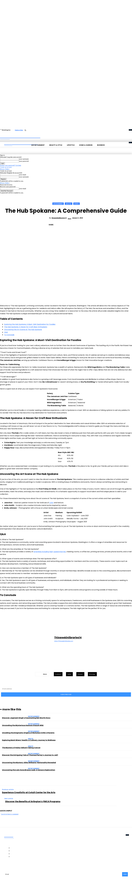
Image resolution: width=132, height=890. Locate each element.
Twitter (35, 865)
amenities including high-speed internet (50, 551)
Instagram (23, 865)
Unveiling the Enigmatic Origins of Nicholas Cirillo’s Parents (28, 733)
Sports (76, 204)
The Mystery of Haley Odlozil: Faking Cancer (21, 747)
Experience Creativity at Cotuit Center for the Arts (28, 792)
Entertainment (58, 204)
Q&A (6, 332)
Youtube (44, 865)
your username (24, 159)
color (51, 502)
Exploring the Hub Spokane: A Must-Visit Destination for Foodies (29, 324)
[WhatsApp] (80, 224)
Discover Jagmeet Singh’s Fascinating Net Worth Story (26, 718)
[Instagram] (18, 865)
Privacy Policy (4, 169)
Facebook (12, 865)
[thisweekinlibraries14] (27, 639)
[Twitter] (65, 224)
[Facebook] (57, 224)
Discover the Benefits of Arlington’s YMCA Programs (32, 801)
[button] (25, 130)
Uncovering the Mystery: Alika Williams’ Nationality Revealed (29, 762)
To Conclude (9, 335)
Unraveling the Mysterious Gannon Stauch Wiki (23, 725)
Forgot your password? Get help (10, 165)
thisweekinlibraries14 (59, 218)
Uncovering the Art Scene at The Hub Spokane (23, 329)
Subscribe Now (66, 694)
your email (22, 175)
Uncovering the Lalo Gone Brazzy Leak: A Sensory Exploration (28, 770)
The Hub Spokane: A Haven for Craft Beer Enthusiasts (25, 327)
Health (30, 738)
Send (125, 874)
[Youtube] (40, 865)
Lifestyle (68, 204)
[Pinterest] (72, 224)
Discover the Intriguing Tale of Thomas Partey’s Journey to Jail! (30, 755)
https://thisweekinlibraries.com (63, 641)
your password (24, 161)
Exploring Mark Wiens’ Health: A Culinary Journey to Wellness (28, 740)
